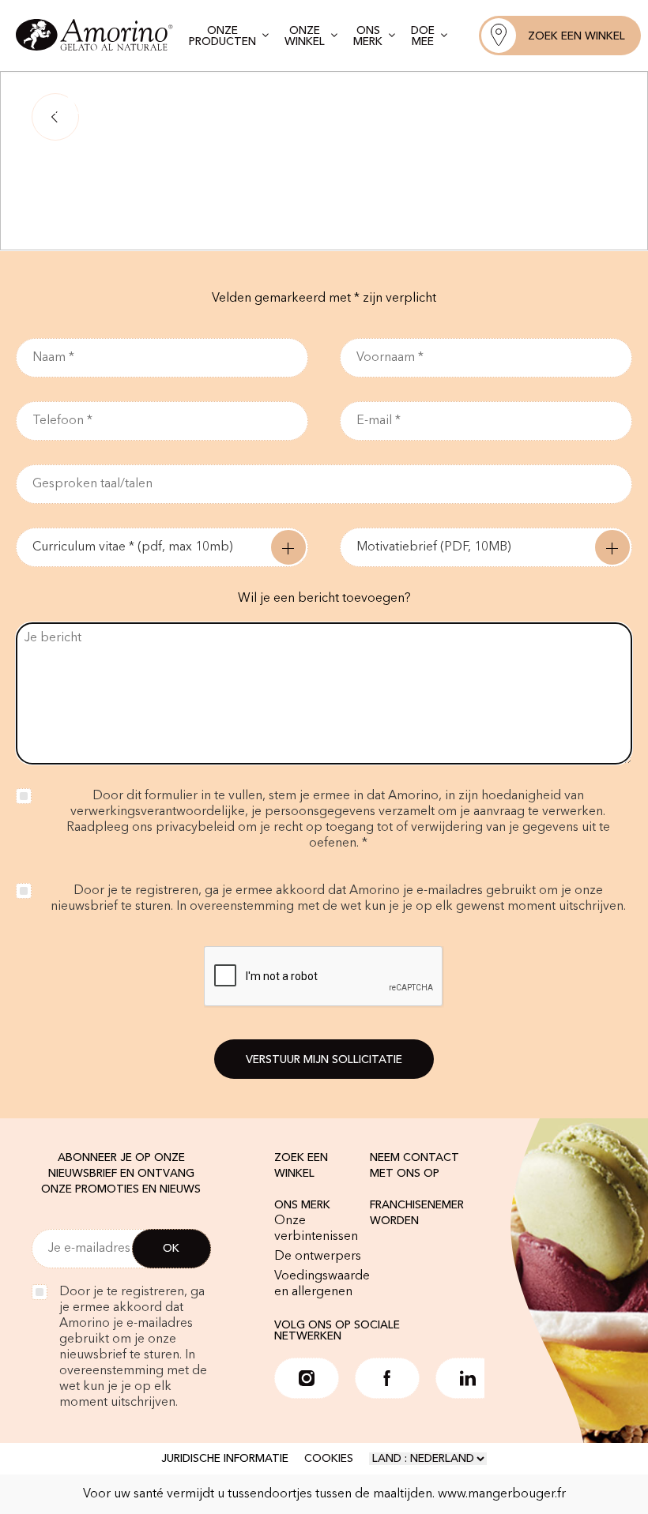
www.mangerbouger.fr (502, 1494)
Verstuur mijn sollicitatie (324, 1059)
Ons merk (302, 1205)
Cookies (328, 1458)
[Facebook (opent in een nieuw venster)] (387, 1378)
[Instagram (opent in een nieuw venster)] (306, 1378)
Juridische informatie (224, 1458)
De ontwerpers (317, 1256)
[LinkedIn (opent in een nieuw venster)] (467, 1378)
